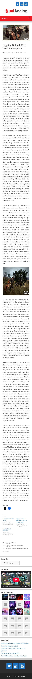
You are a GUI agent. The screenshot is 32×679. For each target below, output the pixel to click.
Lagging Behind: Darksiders (7, 529)
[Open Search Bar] (29, 17)
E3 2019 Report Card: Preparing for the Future (14, 656)
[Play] (3, 586)
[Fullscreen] (29, 586)
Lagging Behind (10, 543)
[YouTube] (26, 4)
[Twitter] (17, 4)
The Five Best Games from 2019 (10, 653)
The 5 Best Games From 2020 (9, 646)
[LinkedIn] (21, 4)
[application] (16, 579)
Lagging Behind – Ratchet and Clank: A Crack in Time (21, 520)
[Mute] (26, 586)
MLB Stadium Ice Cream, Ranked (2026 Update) (15, 643)
